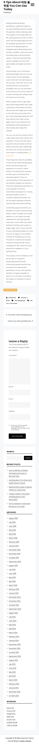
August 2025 (13, 566)
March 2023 (13, 680)
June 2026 (12, 526)
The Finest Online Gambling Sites (20, 315)
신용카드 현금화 (12, 725)
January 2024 (14, 640)
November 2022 (14, 692)
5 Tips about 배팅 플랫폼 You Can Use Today (17, 5)
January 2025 (14, 593)
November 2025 (14, 554)
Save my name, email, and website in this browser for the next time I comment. (20, 427)
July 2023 (12, 664)
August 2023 (13, 660)
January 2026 (14, 546)
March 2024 (13, 633)
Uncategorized (20, 300)
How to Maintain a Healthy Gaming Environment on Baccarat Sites (18, 473)
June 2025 (12, 573)
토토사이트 (10, 708)
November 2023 (14, 648)
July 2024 (12, 617)
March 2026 (13, 538)
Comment (13, 355)
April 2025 (12, 581)
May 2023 (12, 672)
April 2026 (12, 534)
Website (12, 411)
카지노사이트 (11, 711)
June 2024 (12, 621)
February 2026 (14, 542)
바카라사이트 (11, 719)
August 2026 (13, 518)
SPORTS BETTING (10, 290)
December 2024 (15, 597)
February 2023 (14, 684)
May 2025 (12, 577)
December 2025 (14, 550)
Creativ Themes (25, 741)
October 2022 (14, 696)
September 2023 (15, 656)
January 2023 (14, 688)
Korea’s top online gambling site (19, 321)
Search (10, 451)
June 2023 (12, 668)
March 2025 (13, 585)
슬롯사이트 (10, 717)
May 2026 (12, 530)
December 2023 (14, 644)
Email (11, 399)
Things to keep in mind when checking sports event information (19, 497)
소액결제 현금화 (12, 722)
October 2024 (14, 605)
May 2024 (12, 625)
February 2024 (14, 637)
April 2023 (12, 676)
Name (11, 387)
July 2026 (12, 522)
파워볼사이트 (11, 714)
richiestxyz (12, 298)
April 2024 (12, 629)
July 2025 (12, 569)
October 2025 (14, 558)
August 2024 (13, 613)
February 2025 (14, 589)
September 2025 (15, 562)
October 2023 (14, 652)
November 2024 (14, 601)
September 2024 (15, 609)
